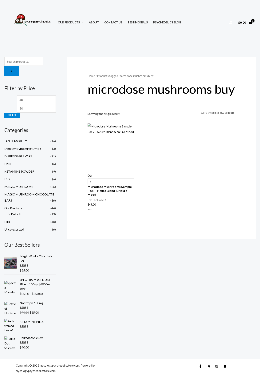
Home (91, 76)
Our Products (69, 22)
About (94, 22)
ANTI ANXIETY (15, 141)
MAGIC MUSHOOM (18, 186)
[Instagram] (217, 366)
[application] (81, 22)
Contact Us (113, 22)
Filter (12, 115)
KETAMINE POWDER (19, 171)
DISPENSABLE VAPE (18, 156)
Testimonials (138, 22)
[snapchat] (225, 366)
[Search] (11, 71)
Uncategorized (14, 229)
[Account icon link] (231, 22)
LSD (7, 179)
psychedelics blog (167, 22)
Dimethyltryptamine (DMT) (22, 148)
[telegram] (208, 366)
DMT (8, 164)
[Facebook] (200, 366)
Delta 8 (16, 214)
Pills (7, 221)
